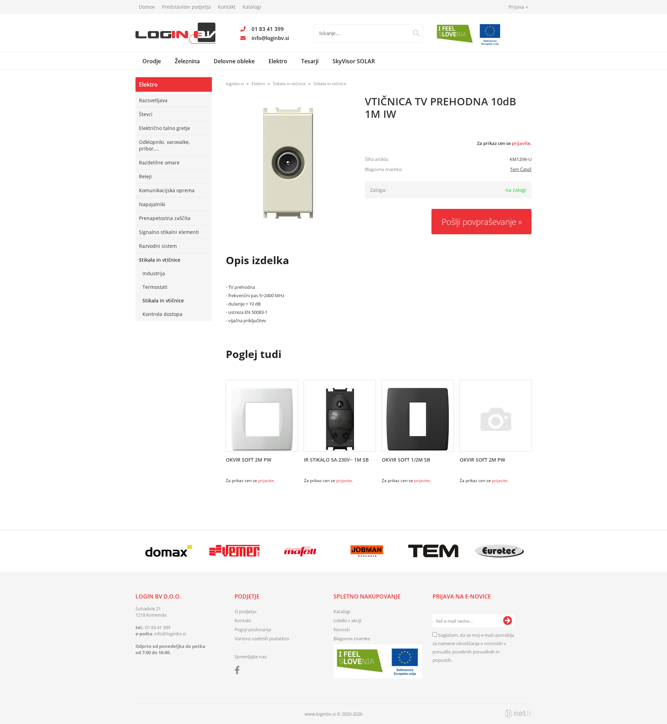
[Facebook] (238, 671)
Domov (147, 6)
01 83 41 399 (268, 28)
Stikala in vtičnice (159, 260)
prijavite (521, 143)
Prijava (518, 6)
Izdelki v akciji (347, 620)
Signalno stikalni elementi (169, 232)
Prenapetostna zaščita (164, 218)
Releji (145, 176)
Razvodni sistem (158, 246)
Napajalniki (152, 204)
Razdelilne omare (159, 162)
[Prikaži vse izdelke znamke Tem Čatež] (433, 551)
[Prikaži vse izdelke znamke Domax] (168, 551)
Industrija (153, 273)
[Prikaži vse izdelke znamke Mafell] (300, 551)
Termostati (154, 287)
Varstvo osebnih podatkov (261, 638)
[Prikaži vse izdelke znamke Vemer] (234, 551)
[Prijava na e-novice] (507, 620)
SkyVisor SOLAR (353, 61)
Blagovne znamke (352, 638)
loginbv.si (235, 84)
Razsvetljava (153, 100)
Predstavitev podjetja (186, 6)
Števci (146, 114)
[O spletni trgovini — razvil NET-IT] (518, 713)
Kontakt (227, 6)
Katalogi (251, 6)
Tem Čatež (521, 169)
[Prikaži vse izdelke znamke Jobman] (367, 551)
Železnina (187, 61)
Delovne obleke (234, 61)
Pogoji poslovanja (252, 629)
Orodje (151, 61)
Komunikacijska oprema (167, 190)
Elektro (278, 61)
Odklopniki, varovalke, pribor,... (164, 145)
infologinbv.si (270, 37)
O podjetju (245, 611)
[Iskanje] (416, 33)
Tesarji (310, 61)
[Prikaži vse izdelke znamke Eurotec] (499, 551)
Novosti (342, 629)
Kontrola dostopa (162, 314)
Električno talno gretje (164, 128)
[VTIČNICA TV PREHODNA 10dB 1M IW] (288, 163)
